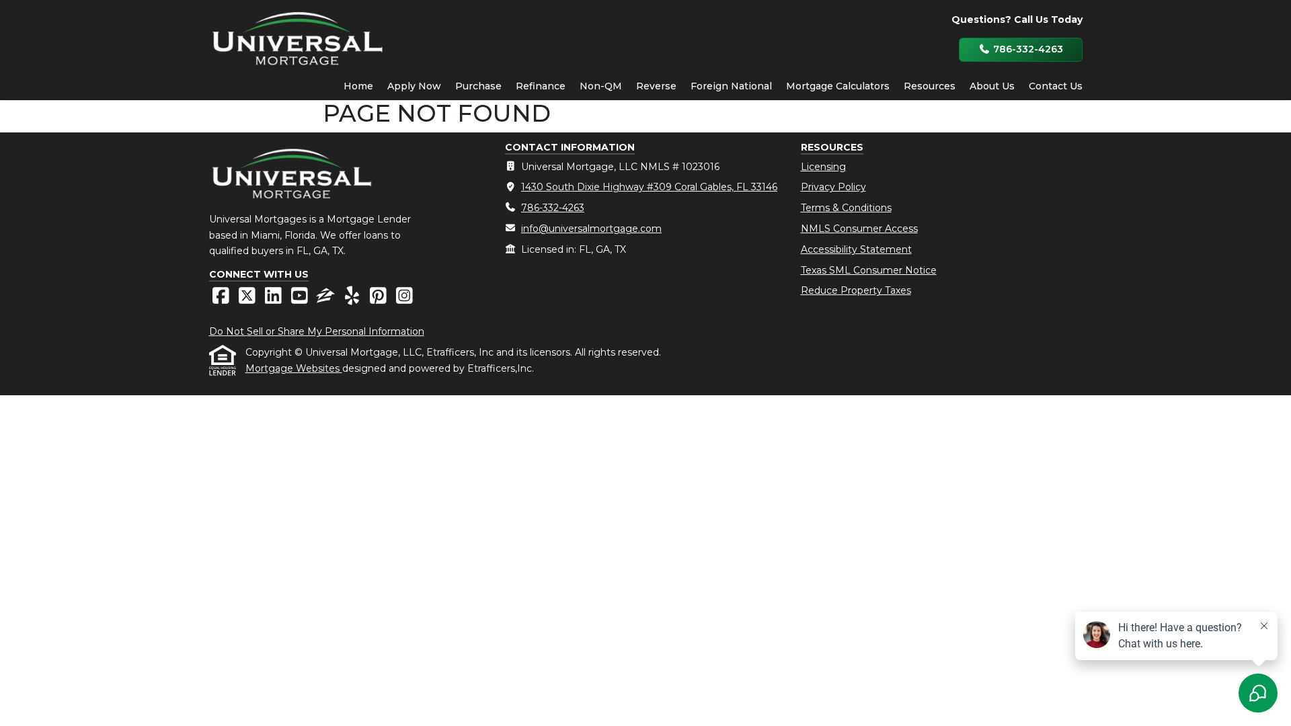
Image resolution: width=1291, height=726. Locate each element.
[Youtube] (301, 299)
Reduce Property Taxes (856, 290)
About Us (992, 86)
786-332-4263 (1026, 49)
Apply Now (414, 86)
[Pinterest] (379, 299)
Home (358, 86)
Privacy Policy (833, 187)
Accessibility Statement (856, 249)
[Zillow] (327, 299)
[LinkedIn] (275, 299)
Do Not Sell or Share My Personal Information (316, 331)
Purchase (478, 86)
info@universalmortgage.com (591, 229)
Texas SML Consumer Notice (869, 270)
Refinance (540, 86)
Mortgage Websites (293, 368)
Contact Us (1056, 86)
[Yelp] (353, 299)
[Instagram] (404, 299)
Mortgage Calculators (838, 86)
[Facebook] (222, 299)
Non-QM (601, 86)
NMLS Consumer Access (859, 229)
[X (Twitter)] (248, 299)
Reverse (656, 86)
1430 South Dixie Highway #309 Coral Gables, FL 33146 (649, 187)
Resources (929, 86)
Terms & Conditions (846, 208)
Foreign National (731, 86)
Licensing (823, 167)
